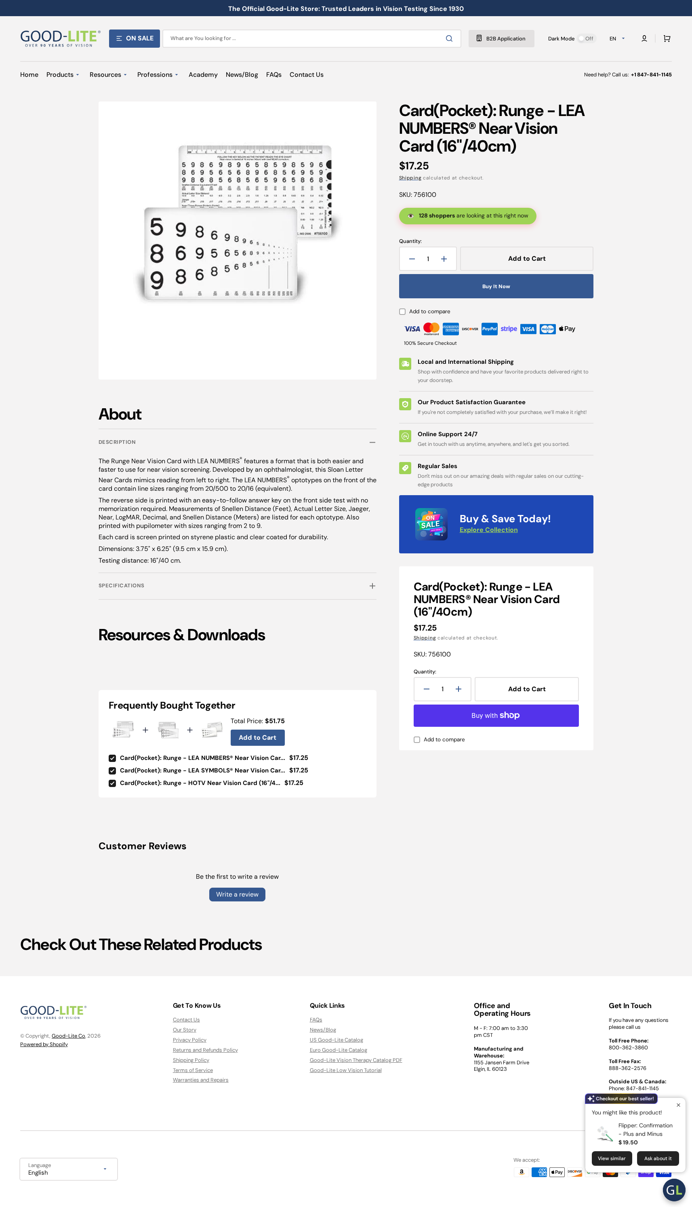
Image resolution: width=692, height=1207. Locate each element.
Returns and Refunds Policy (205, 1050)
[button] (665, 38)
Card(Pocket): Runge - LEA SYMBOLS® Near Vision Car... (202, 770)
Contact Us (186, 1020)
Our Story (184, 1029)
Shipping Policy (191, 1060)
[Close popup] (678, 1105)
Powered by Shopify (44, 1044)
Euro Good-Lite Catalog (338, 1050)
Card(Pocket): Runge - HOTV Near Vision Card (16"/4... (200, 783)
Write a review (237, 894)
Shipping (410, 178)
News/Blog (323, 1029)
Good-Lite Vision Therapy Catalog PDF (356, 1060)
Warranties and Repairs (201, 1079)
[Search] (450, 38)
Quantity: (410, 241)
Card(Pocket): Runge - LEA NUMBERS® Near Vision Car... (202, 758)
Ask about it (658, 1158)
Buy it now (496, 286)
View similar (612, 1158)
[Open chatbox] (674, 1190)
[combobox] (311, 39)
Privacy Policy (189, 1039)
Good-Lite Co (68, 1035)
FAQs (316, 1020)
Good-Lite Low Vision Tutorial (346, 1070)
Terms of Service (193, 1070)
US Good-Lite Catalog (336, 1039)
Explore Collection (489, 529)
